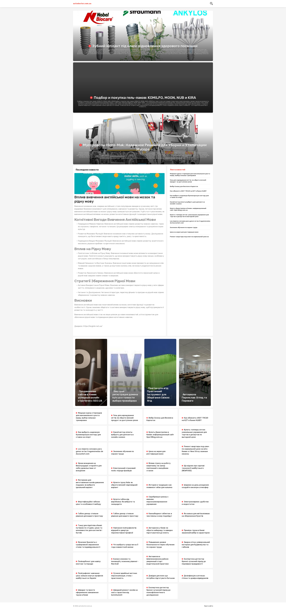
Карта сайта (208, 606)
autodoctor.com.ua (82, 3)
